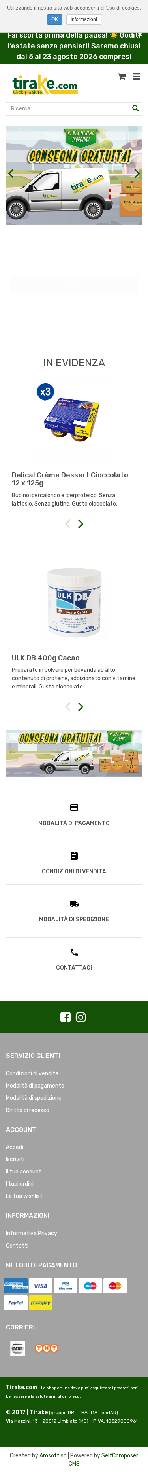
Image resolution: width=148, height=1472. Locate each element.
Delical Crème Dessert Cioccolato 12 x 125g (70, 479)
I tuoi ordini (20, 1184)
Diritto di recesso (27, 1110)
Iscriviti (15, 1159)
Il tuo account (23, 1171)
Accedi (14, 1147)
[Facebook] (65, 1017)
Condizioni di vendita (32, 1073)
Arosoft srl (53, 1455)
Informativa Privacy (31, 1233)
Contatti (17, 1245)
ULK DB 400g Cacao (46, 658)
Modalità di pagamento (35, 1085)
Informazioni (84, 19)
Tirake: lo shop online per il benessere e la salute (74, 241)
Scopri (74, 313)
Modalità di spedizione (34, 1098)
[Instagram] (81, 1017)
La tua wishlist (24, 1196)
